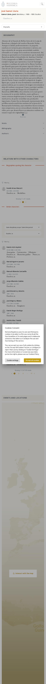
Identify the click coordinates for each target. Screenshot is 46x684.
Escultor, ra (7, 18)
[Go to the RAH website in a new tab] (3, 3)
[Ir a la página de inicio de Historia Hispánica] (11, 3)
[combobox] (23, 26)
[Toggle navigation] (42, 4)
